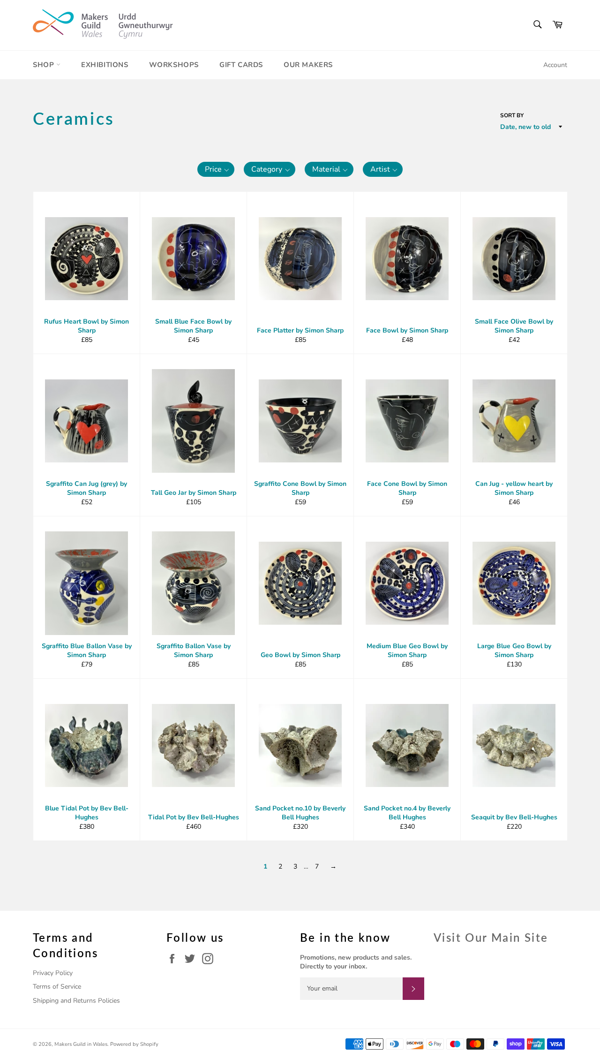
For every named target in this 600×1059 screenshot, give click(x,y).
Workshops (174, 64)
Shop (44, 64)
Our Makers (308, 64)
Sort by (512, 115)
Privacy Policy (53, 972)
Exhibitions (104, 64)
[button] (216, 169)
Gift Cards (241, 64)
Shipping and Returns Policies (76, 1000)
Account (555, 65)
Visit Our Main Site (491, 937)
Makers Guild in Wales (80, 1044)
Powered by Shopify (134, 1044)
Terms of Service (57, 986)
